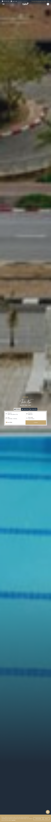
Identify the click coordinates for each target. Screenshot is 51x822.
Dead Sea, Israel (24, 405)
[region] (25, 818)
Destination (30, 413)
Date (8, 417)
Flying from (10, 413)
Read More (13, 820)
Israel (29, 405)
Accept (46, 818)
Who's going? (30, 417)
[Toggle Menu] (3, 4)
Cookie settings (38, 818)
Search (36, 422)
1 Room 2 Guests (31, 418)
